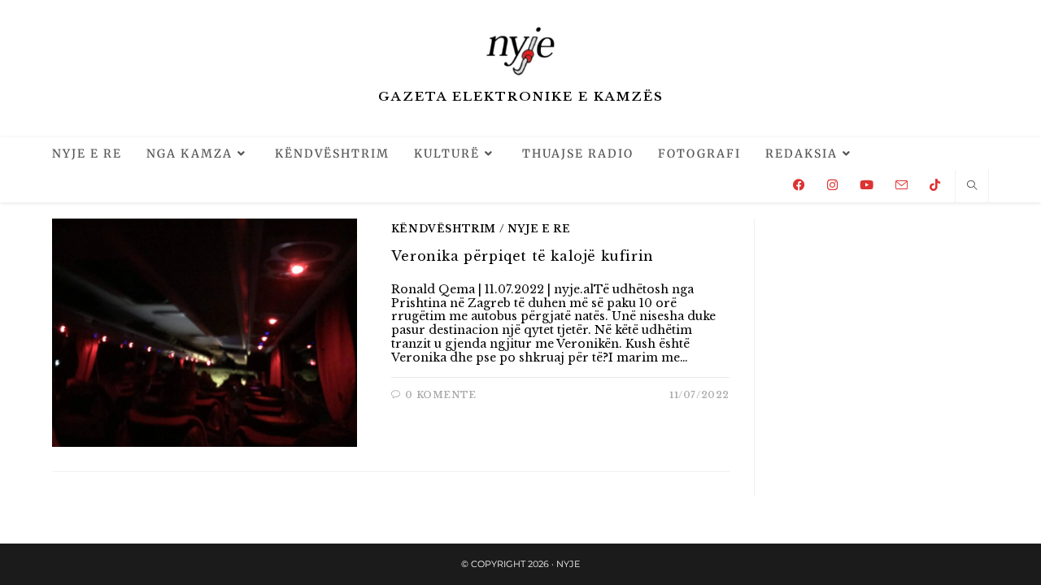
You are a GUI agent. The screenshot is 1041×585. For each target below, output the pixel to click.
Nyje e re (538, 229)
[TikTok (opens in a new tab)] (935, 185)
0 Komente (440, 395)
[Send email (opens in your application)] (901, 185)
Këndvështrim (443, 229)
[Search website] (971, 186)
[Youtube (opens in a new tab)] (866, 185)
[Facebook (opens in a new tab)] (799, 185)
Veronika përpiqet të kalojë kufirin (522, 256)
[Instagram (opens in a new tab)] (832, 185)
